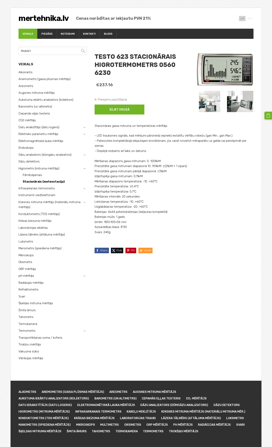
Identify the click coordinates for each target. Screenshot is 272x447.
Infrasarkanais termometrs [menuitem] (37, 188)
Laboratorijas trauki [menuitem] (138, 418)
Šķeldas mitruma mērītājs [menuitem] (36, 303)
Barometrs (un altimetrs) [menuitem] (35, 106)
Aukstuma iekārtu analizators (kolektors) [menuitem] (46, 100)
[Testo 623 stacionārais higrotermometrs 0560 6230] (209, 101)
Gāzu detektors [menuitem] (29, 161)
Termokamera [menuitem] (28, 324)
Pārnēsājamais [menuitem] (32, 175)
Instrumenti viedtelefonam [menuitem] (37, 195)
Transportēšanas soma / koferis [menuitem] (40, 337)
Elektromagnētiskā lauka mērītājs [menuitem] (41, 141)
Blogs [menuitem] (108, 33)
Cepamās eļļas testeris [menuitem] (34, 113)
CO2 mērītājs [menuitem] (27, 120)
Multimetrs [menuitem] (109, 424)
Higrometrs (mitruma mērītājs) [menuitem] (39, 168)
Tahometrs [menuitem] (26, 317)
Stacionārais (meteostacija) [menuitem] (44, 181)
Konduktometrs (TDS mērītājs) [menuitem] (39, 214)
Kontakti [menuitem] (89, 33)
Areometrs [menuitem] (26, 86)
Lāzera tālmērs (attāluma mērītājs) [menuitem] (42, 234)
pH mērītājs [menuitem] (26, 276)
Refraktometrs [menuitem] (28, 289)
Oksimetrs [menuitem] (25, 262)
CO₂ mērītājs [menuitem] (196, 398)
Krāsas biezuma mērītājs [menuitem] (35, 221)
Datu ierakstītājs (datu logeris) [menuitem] (39, 127)
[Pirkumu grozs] (268, 115)
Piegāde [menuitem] (47, 33)
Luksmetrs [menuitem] (26, 241)
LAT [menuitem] (242, 18)
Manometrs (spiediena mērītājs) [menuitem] (40, 248)
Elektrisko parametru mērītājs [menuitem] (38, 134)
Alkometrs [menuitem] (25, 72)
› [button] (84, 127)
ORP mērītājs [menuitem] (27, 269)
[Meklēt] (83, 51)
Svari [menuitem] (22, 296)
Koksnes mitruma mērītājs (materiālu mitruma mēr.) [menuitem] (203, 411)
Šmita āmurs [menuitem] (27, 310)
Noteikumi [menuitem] (68, 33)
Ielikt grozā (119, 109)
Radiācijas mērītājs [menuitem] (31, 283)
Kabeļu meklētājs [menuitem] (141, 411)
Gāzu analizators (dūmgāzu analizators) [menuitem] (45, 154)
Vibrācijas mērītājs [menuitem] (31, 358)
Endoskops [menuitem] (26, 148)
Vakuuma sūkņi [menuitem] (29, 351)
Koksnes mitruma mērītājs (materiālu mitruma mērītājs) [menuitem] (49, 204)
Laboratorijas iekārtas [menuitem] (33, 228)
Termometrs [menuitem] (27, 331)
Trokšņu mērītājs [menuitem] (30, 344)
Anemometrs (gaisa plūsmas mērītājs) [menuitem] (44, 79)
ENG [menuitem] (250, 18)
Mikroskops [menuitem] (26, 255)
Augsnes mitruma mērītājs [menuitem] (37, 93)
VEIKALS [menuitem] (28, 33)
